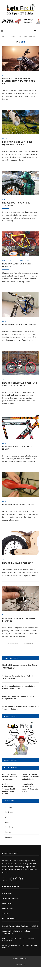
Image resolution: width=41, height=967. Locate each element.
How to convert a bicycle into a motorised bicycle (19, 384)
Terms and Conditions (10, 898)
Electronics (9, 832)
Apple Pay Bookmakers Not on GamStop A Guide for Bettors (20, 707)
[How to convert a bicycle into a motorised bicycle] (20, 363)
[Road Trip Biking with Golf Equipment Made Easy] (20, 122)
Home (4, 36)
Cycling (4, 138)
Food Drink (9, 827)
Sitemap (5, 913)
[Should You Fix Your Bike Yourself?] (20, 183)
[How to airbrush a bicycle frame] (20, 426)
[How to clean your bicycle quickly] (20, 243)
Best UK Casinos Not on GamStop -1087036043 (19, 666)
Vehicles (4, 199)
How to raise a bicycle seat (17, 563)
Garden (7, 822)
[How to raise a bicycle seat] (20, 543)
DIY (3, 75)
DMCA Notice (7, 893)
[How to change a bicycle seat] (20, 484)
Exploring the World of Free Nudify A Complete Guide (18, 697)
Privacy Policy (7, 903)
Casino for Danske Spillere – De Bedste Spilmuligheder (18, 677)
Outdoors (8, 837)
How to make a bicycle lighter (19, 324)
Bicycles (4, 260)
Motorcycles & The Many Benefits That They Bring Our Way (18, 81)
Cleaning (13, 260)
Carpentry (8, 807)
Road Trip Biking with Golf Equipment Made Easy (17, 143)
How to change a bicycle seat (19, 504)
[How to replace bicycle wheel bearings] (20, 598)
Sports (28, 260)
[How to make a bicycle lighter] (20, 304)
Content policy (7, 908)
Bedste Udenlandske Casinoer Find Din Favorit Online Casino (18, 687)
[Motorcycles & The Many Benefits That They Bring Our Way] (20, 58)
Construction (9, 812)
